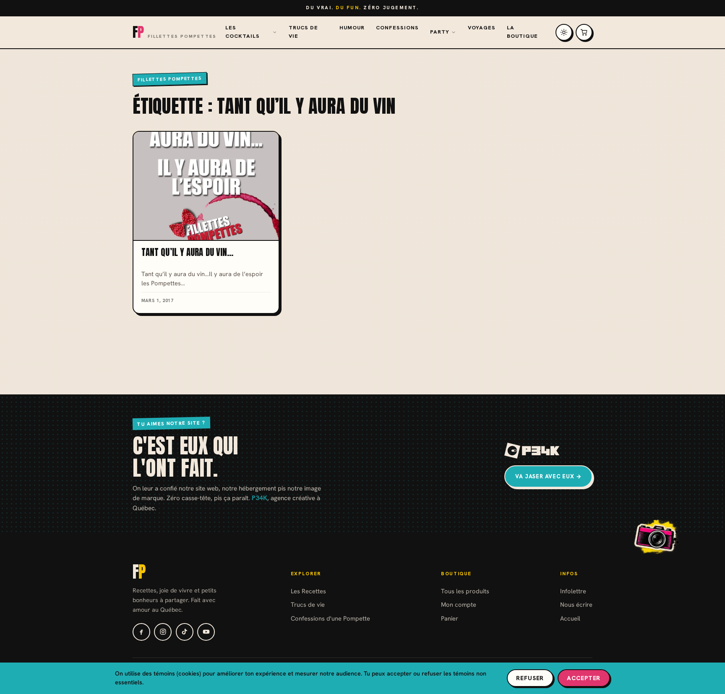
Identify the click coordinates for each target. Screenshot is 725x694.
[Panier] (584, 32)
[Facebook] (141, 632)
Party (439, 32)
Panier (449, 618)
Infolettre (573, 591)
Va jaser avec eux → (548, 476)
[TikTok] (184, 632)
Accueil (570, 618)
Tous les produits (465, 591)
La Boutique (522, 31)
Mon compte (458, 604)
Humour (352, 27)
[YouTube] (206, 632)
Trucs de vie (303, 31)
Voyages (482, 27)
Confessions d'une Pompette (330, 618)
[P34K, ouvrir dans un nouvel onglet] (532, 451)
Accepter (583, 678)
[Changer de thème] (563, 32)
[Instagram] (163, 632)
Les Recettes (308, 591)
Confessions (397, 27)
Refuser (530, 678)
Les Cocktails (242, 31)
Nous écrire (576, 604)
